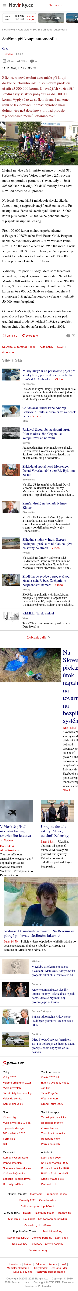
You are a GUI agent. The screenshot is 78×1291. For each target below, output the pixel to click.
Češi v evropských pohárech (38, 1206)
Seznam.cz (55, 5)
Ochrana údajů (59, 1267)
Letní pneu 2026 (51, 1157)
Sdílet (24, 61)
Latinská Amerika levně (17, 1178)
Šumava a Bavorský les (17, 1168)
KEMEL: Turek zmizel (38, 613)
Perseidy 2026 (27, 1200)
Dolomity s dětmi (13, 1184)
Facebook (15, 1264)
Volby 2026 (9, 1077)
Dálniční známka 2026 (54, 1162)
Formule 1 (9, 1138)
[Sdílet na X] (74, 336)
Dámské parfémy (42, 1237)
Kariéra (52, 1264)
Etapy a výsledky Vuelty (55, 1082)
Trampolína (64, 1212)
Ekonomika (29, 479)
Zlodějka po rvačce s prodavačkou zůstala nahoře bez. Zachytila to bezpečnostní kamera (46, 580)
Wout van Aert (49, 1098)
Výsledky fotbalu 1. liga (16, 1122)
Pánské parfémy (37, 1250)
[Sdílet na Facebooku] (68, 336)
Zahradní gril (32, 1225)
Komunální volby (13, 1103)
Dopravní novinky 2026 (55, 1168)
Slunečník (14, 1218)
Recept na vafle (50, 1138)
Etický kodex (40, 1267)
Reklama (40, 1264)
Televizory (36, 1243)
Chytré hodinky (54, 1243)
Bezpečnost (29, 384)
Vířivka (47, 1225)
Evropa (26, 442)
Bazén (27, 1212)
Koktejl (26, 552)
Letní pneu (61, 1237)
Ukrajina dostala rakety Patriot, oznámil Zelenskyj (55, 831)
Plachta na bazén (44, 1212)
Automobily (46, 346)
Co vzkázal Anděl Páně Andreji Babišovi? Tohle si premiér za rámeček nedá (49, 411)
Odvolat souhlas (22, 1271)
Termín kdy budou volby (17, 1093)
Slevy (60, 346)
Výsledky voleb (12, 1087)
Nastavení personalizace (50, 1271)
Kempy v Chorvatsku (15, 1157)
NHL (5, 1143)
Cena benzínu (47, 1200)
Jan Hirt (45, 1087)
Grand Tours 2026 (52, 1103)
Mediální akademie (18, 1267)
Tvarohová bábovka (53, 1133)
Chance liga (10, 1117)
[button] (39, 143)
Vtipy (25, 421)
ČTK (5, 48)
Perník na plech (50, 1143)
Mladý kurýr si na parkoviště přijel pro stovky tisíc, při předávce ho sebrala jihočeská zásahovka (49, 374)
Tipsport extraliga (13, 1128)
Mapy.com (36, 1193)
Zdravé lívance (50, 1128)
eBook (10, 61)
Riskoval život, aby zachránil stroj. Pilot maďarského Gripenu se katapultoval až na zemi (46, 433)
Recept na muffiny (52, 1122)
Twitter (28, 1264)
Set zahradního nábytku (52, 1218)
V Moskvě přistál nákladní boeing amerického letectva (15, 831)
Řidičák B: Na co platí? (54, 1173)
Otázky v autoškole (52, 1178)
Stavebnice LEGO (18, 1237)
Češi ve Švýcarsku (14, 1173)
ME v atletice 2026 (14, 1133)
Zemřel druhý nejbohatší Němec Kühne (45, 505)
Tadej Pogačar (49, 1093)
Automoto (8, 352)
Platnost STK (49, 1184)
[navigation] (5, 5)
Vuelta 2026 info (50, 1077)
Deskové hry (19, 1243)
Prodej (32, 346)
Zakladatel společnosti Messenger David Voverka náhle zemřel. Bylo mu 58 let (49, 470)
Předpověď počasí (56, 1193)
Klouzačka (29, 1218)
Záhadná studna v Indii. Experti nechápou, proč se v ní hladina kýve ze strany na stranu (47, 543)
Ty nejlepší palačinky (53, 1117)
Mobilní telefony (52, 1231)
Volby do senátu (12, 1098)
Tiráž (63, 1264)
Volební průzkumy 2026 (17, 1082)
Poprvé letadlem (13, 1162)
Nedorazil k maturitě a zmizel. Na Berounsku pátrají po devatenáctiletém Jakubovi (39, 933)
